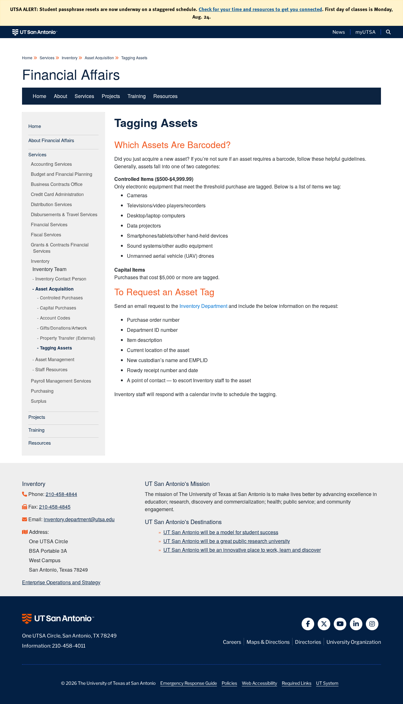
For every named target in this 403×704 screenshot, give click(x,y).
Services (47, 57)
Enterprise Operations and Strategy (61, 582)
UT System (327, 683)
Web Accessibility (259, 683)
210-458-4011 (68, 645)
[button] (388, 32)
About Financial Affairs (51, 140)
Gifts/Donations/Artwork (63, 328)
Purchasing (43, 390)
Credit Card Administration (58, 194)
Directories (308, 641)
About (60, 96)
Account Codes (55, 317)
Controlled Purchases (61, 297)
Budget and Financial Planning (62, 173)
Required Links (296, 683)
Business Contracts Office (57, 184)
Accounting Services (52, 163)
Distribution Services (52, 204)
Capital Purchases (58, 307)
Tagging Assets (133, 57)
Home (27, 57)
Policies (229, 683)
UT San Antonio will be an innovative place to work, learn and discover (242, 549)
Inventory (69, 57)
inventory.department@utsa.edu (79, 519)
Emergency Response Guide (188, 683)
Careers (232, 641)
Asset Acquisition (99, 57)
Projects (111, 96)
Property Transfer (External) (67, 338)
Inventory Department (203, 305)
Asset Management (54, 359)
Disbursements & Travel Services (65, 214)
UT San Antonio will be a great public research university (226, 541)
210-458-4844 (61, 494)
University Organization (353, 641)
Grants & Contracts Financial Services (60, 247)
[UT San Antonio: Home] (34, 32)
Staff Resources (51, 369)
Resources (165, 96)
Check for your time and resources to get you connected (260, 9)
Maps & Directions (268, 641)
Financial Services (50, 224)
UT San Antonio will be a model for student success (220, 532)
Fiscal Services (47, 234)
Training (137, 96)
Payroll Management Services (62, 380)
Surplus (39, 400)
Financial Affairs (71, 74)
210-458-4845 (55, 506)
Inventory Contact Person (60, 278)
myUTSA (365, 31)
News (338, 31)
